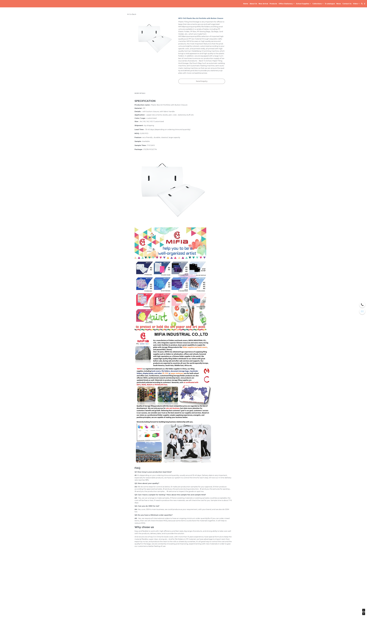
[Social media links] (364, 3)
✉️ (362, 311)
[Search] (362, 3)
